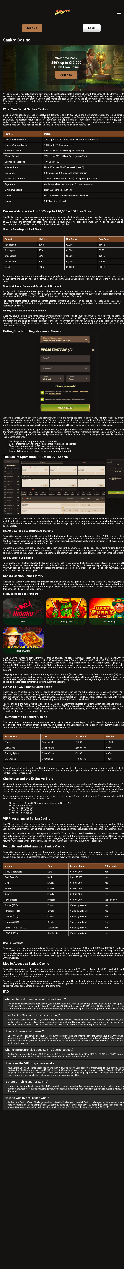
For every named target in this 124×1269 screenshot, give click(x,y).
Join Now (66, 74)
